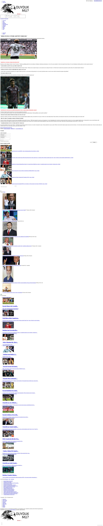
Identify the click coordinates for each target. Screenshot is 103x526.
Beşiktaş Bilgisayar (12, 509)
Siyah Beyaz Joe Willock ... (10, 402)
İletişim (4, 506)
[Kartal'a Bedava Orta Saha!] (8, 412)
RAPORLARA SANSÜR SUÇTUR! (14, 265)
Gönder (94, 142)
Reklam (4, 505)
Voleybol (4, 25)
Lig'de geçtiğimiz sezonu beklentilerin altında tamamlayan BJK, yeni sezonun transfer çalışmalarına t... (20, 477)
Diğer (4, 27)
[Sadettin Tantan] (11, 264)
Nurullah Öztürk (5, 236)
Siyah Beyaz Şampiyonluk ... (10, 426)
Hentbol (4, 26)
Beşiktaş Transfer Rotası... (10, 475)
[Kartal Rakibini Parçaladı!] (8, 388)
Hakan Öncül (5, 210)
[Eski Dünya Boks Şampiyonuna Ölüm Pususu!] (8, 315)
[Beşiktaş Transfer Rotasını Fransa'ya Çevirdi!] (8, 472)
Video (4, 28)
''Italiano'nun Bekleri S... (9, 354)
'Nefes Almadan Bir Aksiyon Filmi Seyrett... (11, 492)
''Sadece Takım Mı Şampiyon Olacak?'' (10, 491)
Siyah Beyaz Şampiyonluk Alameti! (10, 484)
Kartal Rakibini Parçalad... (10, 390)
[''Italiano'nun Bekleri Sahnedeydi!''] (8, 352)
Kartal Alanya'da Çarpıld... (10, 306)
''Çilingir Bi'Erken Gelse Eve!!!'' (9, 494)
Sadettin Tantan (5, 265)
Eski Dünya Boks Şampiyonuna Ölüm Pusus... (10, 309)
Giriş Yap (4, 2)
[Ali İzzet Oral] (7, 254)
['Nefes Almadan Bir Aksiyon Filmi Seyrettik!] (8, 340)
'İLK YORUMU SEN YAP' (98, 0)
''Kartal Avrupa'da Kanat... (10, 366)
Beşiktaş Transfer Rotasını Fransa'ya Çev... (11, 485)
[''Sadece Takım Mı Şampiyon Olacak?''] (8, 448)
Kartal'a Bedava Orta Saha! (7, 405)
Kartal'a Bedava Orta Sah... (10, 414)
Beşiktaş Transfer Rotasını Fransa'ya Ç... (9, 466)
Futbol (4, 22)
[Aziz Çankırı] (8, 281)
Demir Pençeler (5, 24)
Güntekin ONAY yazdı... (7, 356)
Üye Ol (4, 1)
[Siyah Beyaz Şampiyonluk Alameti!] (8, 424)
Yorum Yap (10, 127)
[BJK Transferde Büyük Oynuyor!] (8, 436)
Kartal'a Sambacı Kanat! (8, 483)
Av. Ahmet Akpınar (6, 292)
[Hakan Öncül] (9, 209)
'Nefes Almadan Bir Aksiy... (10, 342)
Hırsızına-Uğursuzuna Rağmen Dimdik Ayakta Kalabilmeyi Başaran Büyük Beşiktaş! (21, 282)
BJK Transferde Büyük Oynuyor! (9, 486)
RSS (7, 18)
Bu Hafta (12, 479)
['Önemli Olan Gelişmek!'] (8, 376)
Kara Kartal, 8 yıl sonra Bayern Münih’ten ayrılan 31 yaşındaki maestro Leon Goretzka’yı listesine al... (20, 332)
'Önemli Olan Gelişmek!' (7, 369)
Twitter (5, 18)
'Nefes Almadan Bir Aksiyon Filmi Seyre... (10, 333)
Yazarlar (4, 502)
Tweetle (4, 127)
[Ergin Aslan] (10, 220)
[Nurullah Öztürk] (10, 235)
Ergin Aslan (5, 221)
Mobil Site (4, 503)
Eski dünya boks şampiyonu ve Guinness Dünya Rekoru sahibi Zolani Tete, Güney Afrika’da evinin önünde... (21, 320)
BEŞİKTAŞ (13, 128)
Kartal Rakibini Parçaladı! (7, 381)
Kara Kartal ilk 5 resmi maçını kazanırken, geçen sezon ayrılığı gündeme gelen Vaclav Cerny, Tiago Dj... (20, 429)
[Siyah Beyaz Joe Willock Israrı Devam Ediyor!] (8, 400)
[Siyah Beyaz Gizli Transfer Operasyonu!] (8, 460)
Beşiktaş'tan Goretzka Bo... (10, 330)
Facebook (2, 18)
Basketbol (4, 23)
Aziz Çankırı (5, 282)
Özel (3, 21)
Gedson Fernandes (7, 128)
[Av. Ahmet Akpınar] (7, 291)
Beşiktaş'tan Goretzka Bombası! (8, 321)
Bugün (7, 479)
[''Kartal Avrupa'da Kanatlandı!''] (8, 364)
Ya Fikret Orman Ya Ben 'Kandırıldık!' (15, 292)
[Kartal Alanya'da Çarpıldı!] (8, 303)
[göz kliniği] (13, 17)
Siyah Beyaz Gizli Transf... (10, 463)
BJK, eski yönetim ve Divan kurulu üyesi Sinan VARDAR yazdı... (14, 368)
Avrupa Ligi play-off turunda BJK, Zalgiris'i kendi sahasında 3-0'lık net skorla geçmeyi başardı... (19, 392)
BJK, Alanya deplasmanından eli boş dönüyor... (11, 308)
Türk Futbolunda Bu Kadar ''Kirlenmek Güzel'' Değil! (16, 210)
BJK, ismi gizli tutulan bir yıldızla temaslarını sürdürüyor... (12, 465)
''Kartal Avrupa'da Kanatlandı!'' (8, 357)
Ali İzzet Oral (5, 255)
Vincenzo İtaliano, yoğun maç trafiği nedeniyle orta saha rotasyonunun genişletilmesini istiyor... (19, 404)
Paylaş (1, 127)
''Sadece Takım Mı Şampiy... (10, 451)
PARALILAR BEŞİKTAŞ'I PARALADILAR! (15, 255)
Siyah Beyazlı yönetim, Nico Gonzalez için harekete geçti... (13, 441)
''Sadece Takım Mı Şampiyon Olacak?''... (9, 442)
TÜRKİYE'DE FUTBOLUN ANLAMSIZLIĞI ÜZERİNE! (18, 236)
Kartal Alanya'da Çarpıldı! (7, 297)
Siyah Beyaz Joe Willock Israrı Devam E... (10, 393)
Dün (9, 479)
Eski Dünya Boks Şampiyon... (11, 318)
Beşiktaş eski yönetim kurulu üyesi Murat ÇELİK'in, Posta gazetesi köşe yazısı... (16, 453)
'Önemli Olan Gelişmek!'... (10, 378)
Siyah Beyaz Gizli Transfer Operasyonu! (9, 454)
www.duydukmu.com (19, 128)
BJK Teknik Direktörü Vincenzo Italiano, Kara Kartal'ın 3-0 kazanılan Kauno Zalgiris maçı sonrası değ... (20, 380)
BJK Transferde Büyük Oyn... (11, 439)
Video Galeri (5, 500)
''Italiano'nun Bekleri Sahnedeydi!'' (8, 345)
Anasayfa (4, 20)
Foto (3, 29)
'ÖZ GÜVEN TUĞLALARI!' (12, 221)
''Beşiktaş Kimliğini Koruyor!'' (9, 488)
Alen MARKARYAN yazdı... (8, 344)
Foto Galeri (4, 501)
